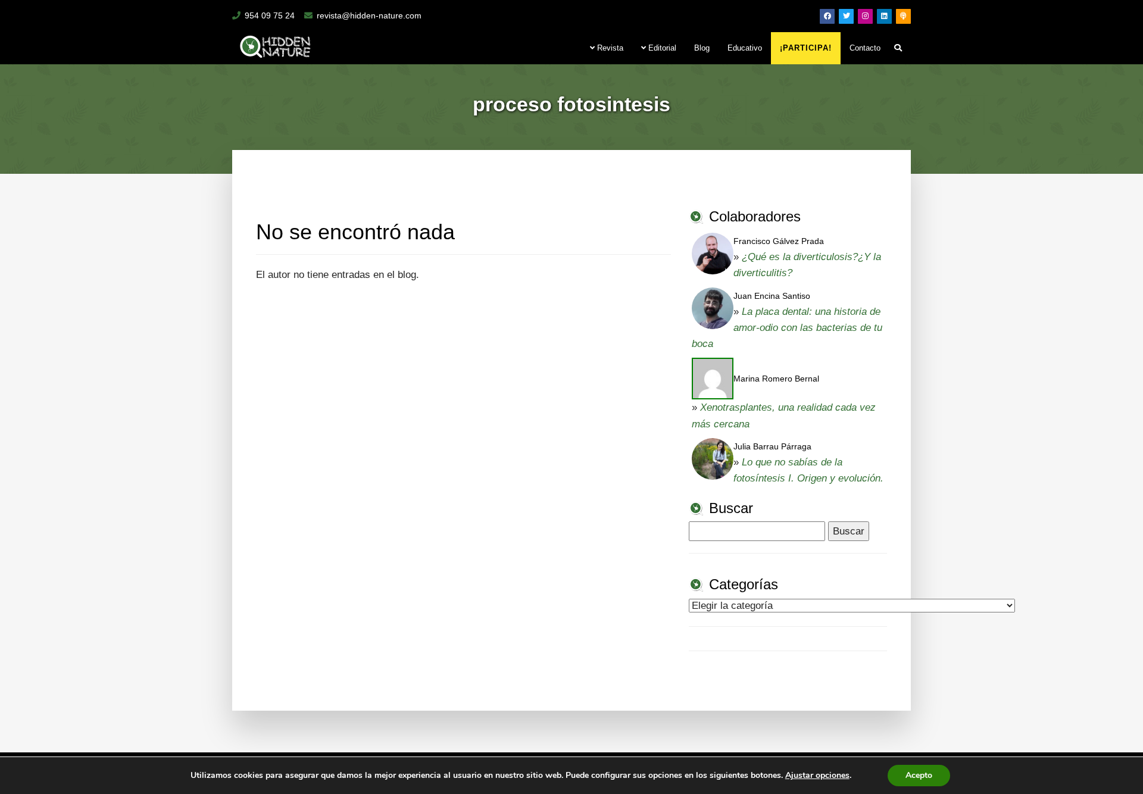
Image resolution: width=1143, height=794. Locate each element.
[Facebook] (827, 16)
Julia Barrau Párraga (772, 446)
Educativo (744, 47)
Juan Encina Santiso (771, 296)
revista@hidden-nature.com (369, 15)
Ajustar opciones (817, 775)
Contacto (865, 47)
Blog (702, 47)
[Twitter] (846, 16)
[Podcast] (903, 16)
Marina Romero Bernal (776, 378)
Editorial (661, 47)
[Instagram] (865, 16)
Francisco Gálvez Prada (778, 241)
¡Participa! (806, 47)
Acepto (918, 775)
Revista (609, 47)
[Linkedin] (884, 16)
